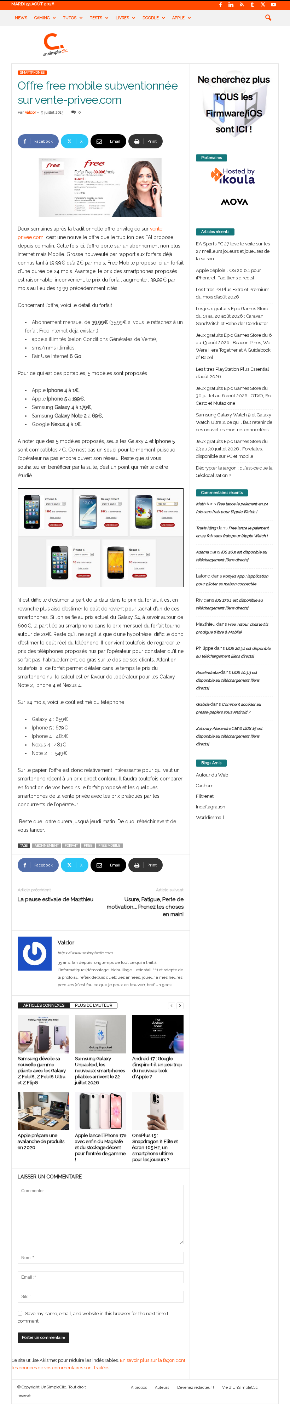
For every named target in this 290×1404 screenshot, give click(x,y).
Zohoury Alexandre (213, 728)
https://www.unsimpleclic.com (85, 953)
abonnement (47, 845)
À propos (139, 1387)
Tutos (69, 18)
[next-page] (180, 1005)
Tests (96, 18)
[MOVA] (234, 202)
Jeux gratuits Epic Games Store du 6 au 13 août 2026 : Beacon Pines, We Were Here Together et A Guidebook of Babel (234, 346)
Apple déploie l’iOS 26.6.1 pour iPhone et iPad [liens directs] (228, 274)
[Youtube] (273, 5)
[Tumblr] (252, 5)
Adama (202, 552)
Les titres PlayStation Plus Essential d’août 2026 (232, 372)
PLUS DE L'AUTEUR (93, 1005)
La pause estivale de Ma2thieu (55, 899)
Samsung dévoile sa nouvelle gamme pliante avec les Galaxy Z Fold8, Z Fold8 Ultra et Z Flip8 (42, 1070)
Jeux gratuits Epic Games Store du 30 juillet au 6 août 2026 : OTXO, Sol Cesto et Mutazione (234, 396)
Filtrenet (205, 796)
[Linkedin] (231, 5)
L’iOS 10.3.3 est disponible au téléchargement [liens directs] (227, 680)
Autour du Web (212, 775)
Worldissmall (210, 817)
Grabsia (202, 704)
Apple (178, 18)
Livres (122, 18)
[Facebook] (220, 5)
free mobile (109, 845)
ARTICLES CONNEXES (43, 1005)
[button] (268, 18)
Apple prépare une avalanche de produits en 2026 (41, 1141)
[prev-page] (171, 1005)
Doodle (151, 18)
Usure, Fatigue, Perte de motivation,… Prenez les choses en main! (145, 906)
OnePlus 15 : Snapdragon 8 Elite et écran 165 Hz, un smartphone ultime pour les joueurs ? (155, 1147)
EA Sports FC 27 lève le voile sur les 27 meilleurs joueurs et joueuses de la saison (233, 251)
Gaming (42, 18)
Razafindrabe (207, 672)
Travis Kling (206, 528)
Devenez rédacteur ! (195, 1387)
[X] (263, 5)
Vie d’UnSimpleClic (240, 1387)
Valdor (30, 112)
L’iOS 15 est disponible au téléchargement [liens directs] (229, 736)
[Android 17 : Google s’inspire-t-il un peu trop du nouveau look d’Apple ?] (158, 1034)
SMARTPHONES (32, 72)
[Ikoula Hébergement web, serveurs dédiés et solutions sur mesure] (234, 176)
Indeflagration (210, 806)
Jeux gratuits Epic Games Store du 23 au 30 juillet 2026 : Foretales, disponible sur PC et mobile (232, 449)
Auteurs (162, 1387)
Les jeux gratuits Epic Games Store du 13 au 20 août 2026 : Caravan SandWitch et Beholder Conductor (232, 316)
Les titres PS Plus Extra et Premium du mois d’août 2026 (232, 293)
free (88, 845)
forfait (71, 845)
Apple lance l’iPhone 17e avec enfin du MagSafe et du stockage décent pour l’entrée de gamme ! (100, 1147)
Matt (200, 504)
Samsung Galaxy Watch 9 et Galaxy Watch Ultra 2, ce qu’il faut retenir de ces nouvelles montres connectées (234, 422)
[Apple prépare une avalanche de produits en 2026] (43, 1111)
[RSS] (241, 5)
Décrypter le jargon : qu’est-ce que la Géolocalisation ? (234, 471)
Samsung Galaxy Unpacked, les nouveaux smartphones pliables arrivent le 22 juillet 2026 (100, 1070)
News (21, 18)
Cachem (205, 785)
